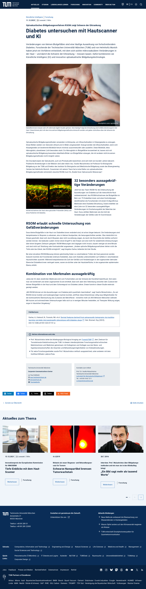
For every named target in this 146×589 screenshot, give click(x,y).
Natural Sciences (81, 547)
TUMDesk (84, 556)
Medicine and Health (116, 547)
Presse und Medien (25, 570)
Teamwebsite (35, 382)
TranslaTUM (86, 340)
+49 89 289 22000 (24, 526)
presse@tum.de (35, 380)
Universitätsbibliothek (114, 556)
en (131, 4)
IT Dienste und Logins (49, 556)
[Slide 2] (129, 497)
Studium (45, 4)
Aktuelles (35, 4)
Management (134, 547)
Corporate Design (21, 559)
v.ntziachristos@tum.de (84, 381)
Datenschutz (53, 570)
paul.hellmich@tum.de (38, 377)
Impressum (64, 570)
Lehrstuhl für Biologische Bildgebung (89, 376)
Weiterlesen (12, 482)
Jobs (4, 570)
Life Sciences (98, 547)
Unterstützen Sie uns (58, 517)
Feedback (12, 570)
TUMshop (132, 556)
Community (98, 4)
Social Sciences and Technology (27, 550)
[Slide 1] (127, 497)
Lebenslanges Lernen (59, 4)
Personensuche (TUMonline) (26, 556)
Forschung (75, 4)
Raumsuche (97, 556)
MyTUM (72, 556)
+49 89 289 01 (22, 524)
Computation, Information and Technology (31, 547)
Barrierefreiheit (40, 570)
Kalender (63, 556)
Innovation (86, 4)
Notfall (73, 570)
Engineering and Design (61, 547)
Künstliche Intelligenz (34, 17)
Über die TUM (110, 4)
